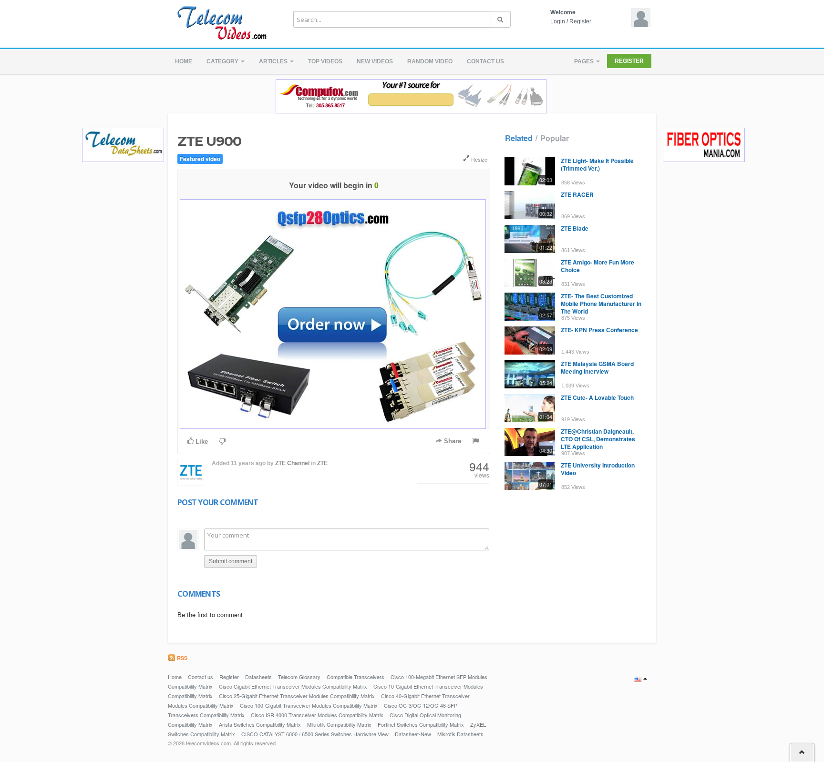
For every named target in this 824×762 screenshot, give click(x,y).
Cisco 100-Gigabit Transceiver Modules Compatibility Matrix (309, 705)
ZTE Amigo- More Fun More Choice (597, 266)
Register (580, 21)
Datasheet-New (413, 734)
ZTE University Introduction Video (598, 469)
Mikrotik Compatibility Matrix (339, 724)
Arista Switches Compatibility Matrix (260, 724)
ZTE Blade (574, 228)
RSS (181, 657)
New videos (375, 61)
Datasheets (258, 677)
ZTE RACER (577, 194)
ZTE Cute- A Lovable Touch (597, 397)
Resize (478, 159)
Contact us (485, 61)
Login (557, 21)
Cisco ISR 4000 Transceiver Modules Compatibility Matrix (317, 715)
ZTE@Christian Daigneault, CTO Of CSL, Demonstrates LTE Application (598, 439)
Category (223, 61)
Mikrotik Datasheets (460, 734)
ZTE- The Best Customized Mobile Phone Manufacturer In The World (601, 303)
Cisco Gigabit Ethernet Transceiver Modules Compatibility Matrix (293, 686)
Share (451, 441)
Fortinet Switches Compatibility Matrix (421, 724)
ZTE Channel (292, 463)
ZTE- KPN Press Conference (599, 329)
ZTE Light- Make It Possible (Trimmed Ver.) (597, 164)
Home (183, 61)
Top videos (325, 61)
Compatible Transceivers (355, 677)
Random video (430, 61)
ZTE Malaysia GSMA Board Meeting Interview (597, 367)
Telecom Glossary (299, 677)
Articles (274, 61)
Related (519, 138)
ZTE (322, 463)
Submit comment (230, 561)
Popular (554, 138)
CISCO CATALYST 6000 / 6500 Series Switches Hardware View (315, 734)
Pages (584, 61)
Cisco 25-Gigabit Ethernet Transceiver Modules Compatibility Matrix (297, 696)
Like (201, 441)
